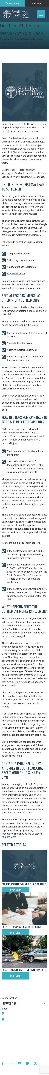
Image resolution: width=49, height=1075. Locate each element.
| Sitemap (32, 1073)
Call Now (36, 3)
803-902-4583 (9, 837)
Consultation (12, 3)
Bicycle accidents (16, 273)
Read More (15, 890)
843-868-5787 (14, 1019)
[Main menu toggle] (41, 14)
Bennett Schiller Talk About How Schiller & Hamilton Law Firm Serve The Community (24, 884)
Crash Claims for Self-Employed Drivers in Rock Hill (24, 970)
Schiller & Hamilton (20, 795)
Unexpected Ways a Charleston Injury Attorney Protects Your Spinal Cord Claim (24, 927)
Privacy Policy (19, 1073)
